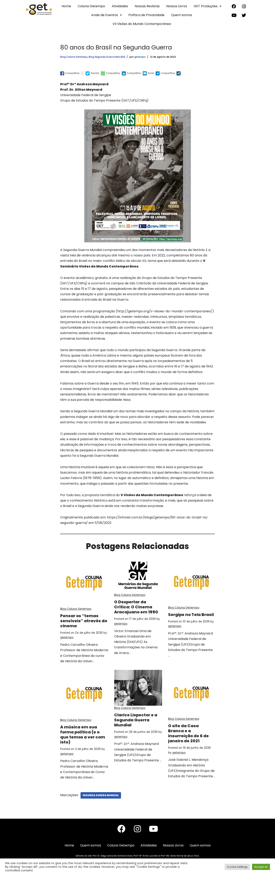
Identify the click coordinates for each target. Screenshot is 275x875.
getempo (140, 57)
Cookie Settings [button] (237, 867)
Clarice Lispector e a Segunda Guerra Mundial (135, 720)
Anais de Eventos (104, 15)
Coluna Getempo (91, 6)
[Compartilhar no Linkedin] (131, 73)
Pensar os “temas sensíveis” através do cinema (83, 621)
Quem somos (181, 15)
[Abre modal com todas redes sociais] (179, 73)
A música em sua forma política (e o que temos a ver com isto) (82, 734)
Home (66, 6)
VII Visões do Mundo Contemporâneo (142, 24)
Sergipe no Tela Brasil (191, 614)
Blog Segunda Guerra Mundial (107, 57)
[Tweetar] (92, 73)
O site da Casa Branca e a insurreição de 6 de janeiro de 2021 (188, 733)
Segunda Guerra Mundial (101, 795)
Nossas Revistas (147, 6)
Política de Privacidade (146, 15)
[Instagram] (243, 6)
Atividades (120, 6)
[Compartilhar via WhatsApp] (110, 73)
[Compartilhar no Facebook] (70, 73)
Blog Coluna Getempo (73, 57)
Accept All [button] (261, 867)
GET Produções (206, 6)
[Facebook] (234, 6)
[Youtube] (234, 15)
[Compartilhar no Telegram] (165, 73)
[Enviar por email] (148, 73)
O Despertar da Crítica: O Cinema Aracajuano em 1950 (136, 607)
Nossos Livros (176, 6)
